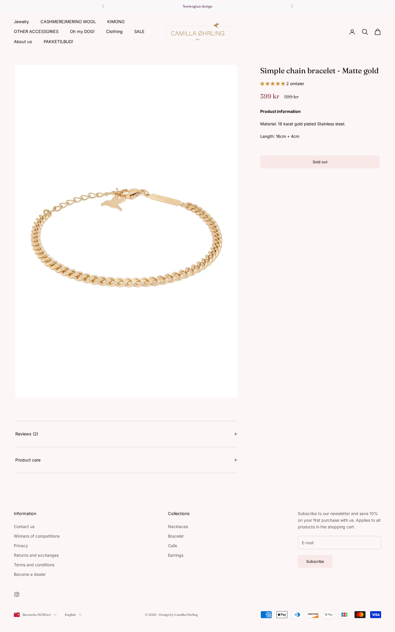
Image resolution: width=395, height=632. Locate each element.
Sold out (320, 162)
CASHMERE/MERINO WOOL (68, 21)
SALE (139, 31)
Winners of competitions (37, 536)
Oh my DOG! (82, 31)
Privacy (21, 545)
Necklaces (178, 526)
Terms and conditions (34, 564)
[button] (273, 83)
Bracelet (176, 536)
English (70, 615)
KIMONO (116, 21)
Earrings (175, 555)
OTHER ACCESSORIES (36, 31)
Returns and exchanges (36, 555)
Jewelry (21, 21)
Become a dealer (30, 574)
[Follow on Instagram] (17, 594)
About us (23, 41)
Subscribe (315, 561)
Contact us (24, 526)
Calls (172, 545)
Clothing (114, 31)
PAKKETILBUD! (58, 41)
